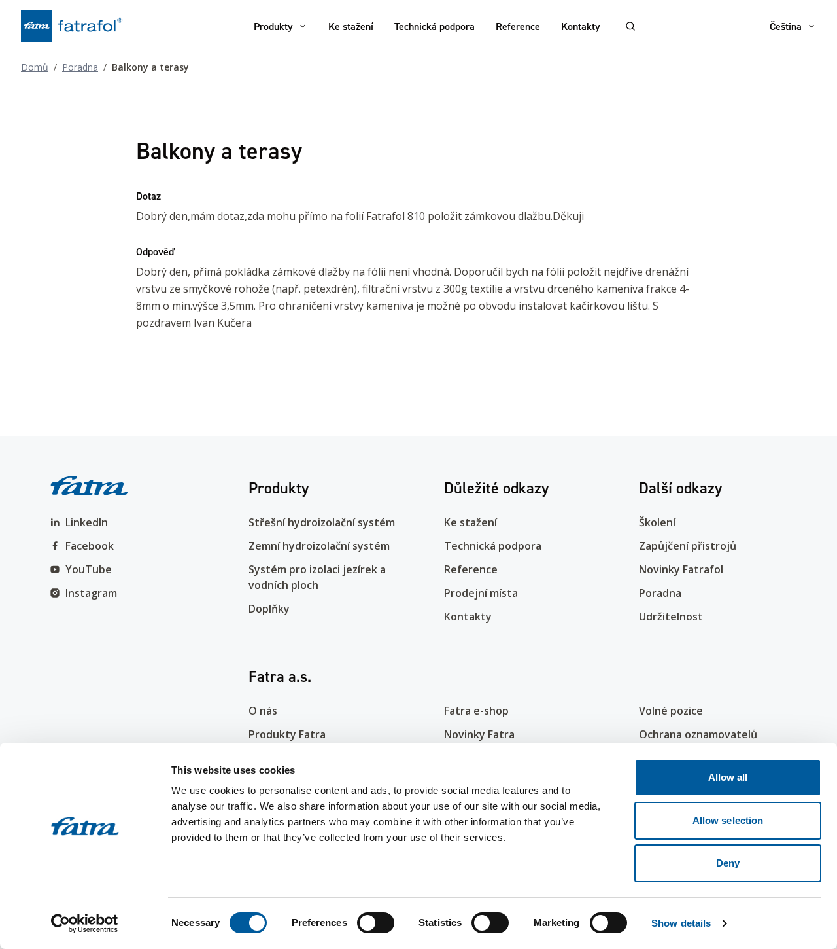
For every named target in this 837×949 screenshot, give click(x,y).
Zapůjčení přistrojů (687, 546)
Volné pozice (671, 711)
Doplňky (269, 608)
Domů (34, 67)
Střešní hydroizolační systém (321, 522)
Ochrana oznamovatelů (698, 734)
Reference (518, 26)
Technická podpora (434, 26)
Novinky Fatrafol (681, 569)
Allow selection (728, 820)
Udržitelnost (671, 616)
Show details (681, 923)
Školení (657, 522)
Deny (728, 862)
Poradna (80, 67)
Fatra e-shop (476, 711)
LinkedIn (86, 522)
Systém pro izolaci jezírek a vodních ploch (317, 577)
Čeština (786, 26)
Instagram (91, 593)
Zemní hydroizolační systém (319, 546)
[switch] (375, 922)
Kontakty (580, 26)
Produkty (273, 26)
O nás (262, 711)
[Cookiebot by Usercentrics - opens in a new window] (84, 923)
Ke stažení (350, 26)
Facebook (89, 546)
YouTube (88, 569)
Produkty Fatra (287, 734)
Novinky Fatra (479, 734)
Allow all (728, 777)
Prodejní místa (481, 593)
